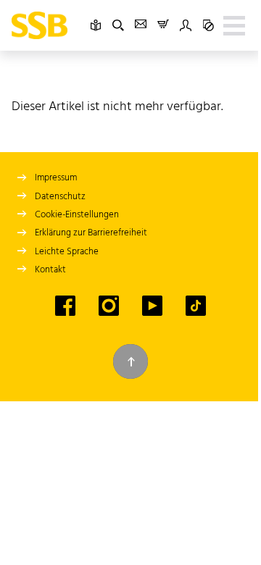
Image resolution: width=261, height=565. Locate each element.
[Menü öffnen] (234, 25)
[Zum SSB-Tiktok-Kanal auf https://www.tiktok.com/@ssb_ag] (196, 306)
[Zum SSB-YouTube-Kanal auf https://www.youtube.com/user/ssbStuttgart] (152, 306)
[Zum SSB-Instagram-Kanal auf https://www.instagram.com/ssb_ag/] (109, 306)
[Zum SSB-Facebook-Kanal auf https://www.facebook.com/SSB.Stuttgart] (65, 306)
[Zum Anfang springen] (130, 361)
